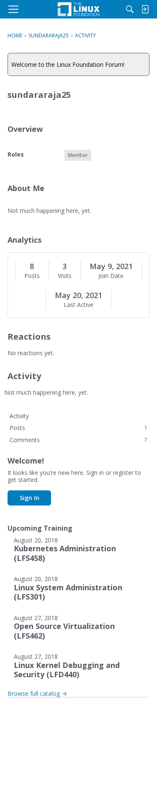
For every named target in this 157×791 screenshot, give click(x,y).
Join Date (111, 276)
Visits (65, 276)
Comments (78, 440)
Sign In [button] (29, 498)
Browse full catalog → (37, 693)
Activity (19, 416)
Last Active (78, 305)
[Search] (129, 9)
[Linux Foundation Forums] (78, 9)
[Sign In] (144, 9)
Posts (32, 276)
